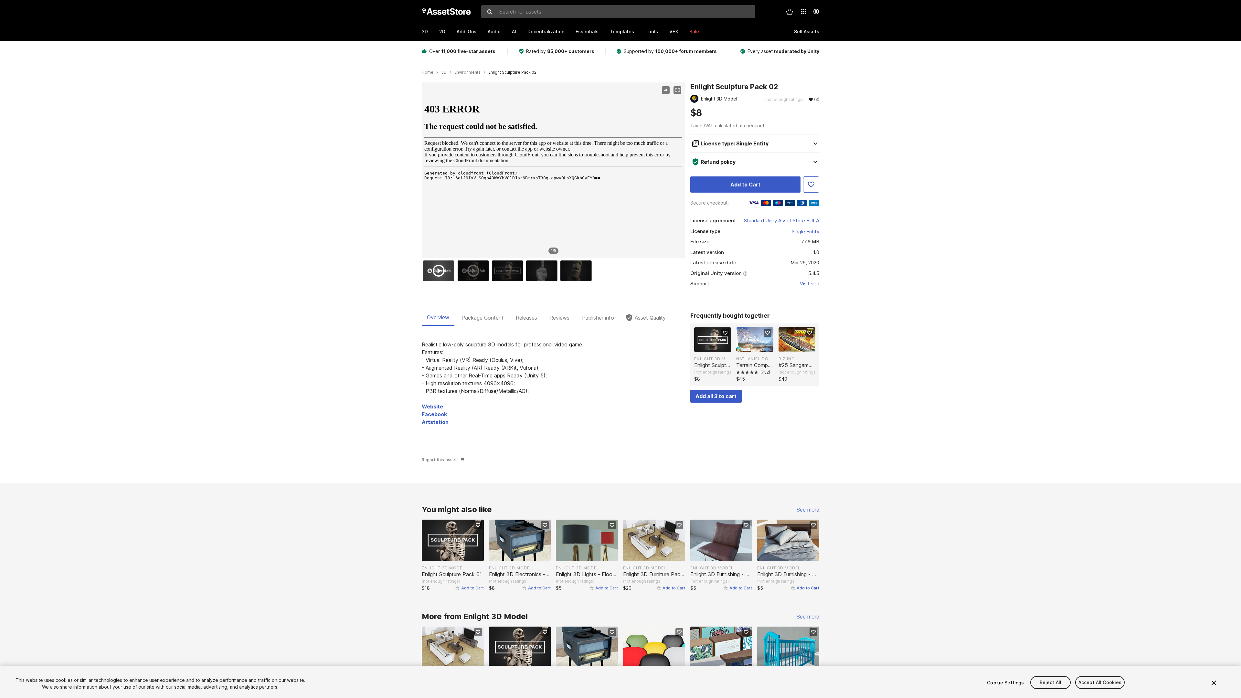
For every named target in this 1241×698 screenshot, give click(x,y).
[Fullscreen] (677, 90)
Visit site (809, 283)
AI (514, 31)
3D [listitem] (444, 72)
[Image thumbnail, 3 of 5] (509, 270)
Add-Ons (466, 31)
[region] (553, 170)
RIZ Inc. (787, 358)
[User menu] (816, 11)
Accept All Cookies (1100, 682)
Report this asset (439, 459)
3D (425, 31)
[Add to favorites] (725, 333)
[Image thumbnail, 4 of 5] (543, 270)
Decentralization (545, 31)
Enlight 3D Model (712, 358)
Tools (651, 31)
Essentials (587, 31)
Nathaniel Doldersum (754, 358)
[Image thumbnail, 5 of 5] (577, 270)
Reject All (1050, 682)
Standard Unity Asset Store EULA (781, 220)
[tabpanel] (553, 383)
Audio (494, 31)
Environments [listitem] (467, 72)
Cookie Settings (1005, 682)
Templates (622, 31)
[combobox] (618, 11)
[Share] (666, 90)
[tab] (438, 318)
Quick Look (716, 346)
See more (808, 509)
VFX (673, 31)
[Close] (1214, 683)
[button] (789, 12)
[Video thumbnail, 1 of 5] (440, 270)
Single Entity (805, 231)
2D (442, 31)
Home (427, 72)
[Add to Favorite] (811, 184)
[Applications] (804, 11)
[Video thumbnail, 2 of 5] (475, 270)
